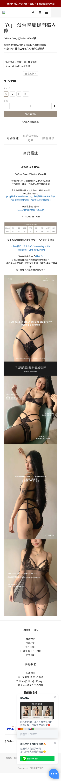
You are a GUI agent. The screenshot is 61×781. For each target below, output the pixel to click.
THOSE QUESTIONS (30, 651)
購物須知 (39, 256)
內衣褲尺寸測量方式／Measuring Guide (31, 246)
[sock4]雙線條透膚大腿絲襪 (30, 209)
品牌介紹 (30, 642)
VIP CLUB (30, 647)
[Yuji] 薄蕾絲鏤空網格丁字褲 (42, 196)
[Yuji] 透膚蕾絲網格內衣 (17, 196)
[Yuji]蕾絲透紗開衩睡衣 (40, 199)
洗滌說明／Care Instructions (31, 249)
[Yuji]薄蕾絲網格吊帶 (19, 199)
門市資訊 (30, 655)
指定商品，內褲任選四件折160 (21, 61)
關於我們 (30, 638)
